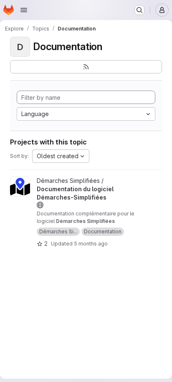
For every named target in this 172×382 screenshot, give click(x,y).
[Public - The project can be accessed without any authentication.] (40, 205)
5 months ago (91, 243)
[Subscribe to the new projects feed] (86, 66)
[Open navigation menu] (23, 10)
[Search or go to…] (139, 10)
